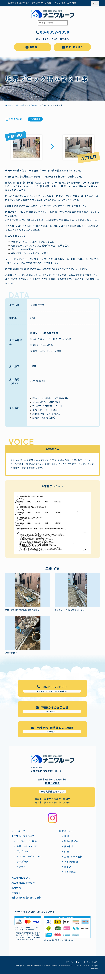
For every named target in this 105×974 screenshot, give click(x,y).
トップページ (18, 831)
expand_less (101, 968)
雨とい (67, 866)
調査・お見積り (74, 47)
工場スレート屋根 (73, 856)
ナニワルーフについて (22, 836)
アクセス (21, 866)
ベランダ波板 (71, 861)
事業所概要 (23, 861)
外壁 (66, 851)
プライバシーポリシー (74, 962)
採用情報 (16, 887)
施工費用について (20, 877)
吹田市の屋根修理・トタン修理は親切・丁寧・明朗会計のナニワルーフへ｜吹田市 (58, 965)
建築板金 (69, 846)
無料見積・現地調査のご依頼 (26, 897)
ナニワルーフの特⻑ (27, 841)
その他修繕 (35, 119)
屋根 (66, 836)
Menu (95, 3)
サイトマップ (92, 962)
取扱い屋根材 (71, 841)
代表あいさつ (23, 851)
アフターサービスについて (30, 856)
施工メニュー (66, 831)
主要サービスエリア (27, 846)
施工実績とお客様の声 (23, 882)
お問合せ (35, 47)
